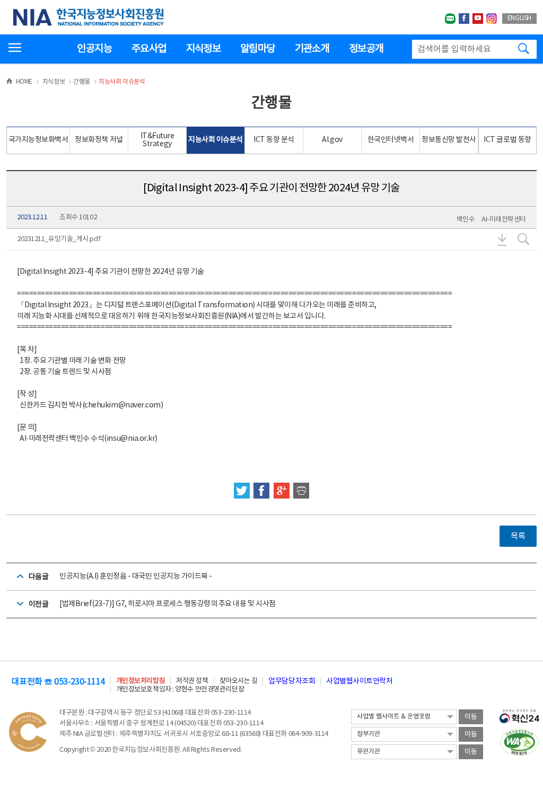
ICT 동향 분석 (273, 140)
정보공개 (366, 49)
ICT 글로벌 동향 (507, 140)
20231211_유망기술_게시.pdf (58, 239)
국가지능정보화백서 (38, 140)
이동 (471, 717)
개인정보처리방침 (140, 681)
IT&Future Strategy (157, 140)
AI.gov (332, 140)
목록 (518, 536)
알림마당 (257, 49)
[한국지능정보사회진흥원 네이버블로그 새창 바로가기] (450, 18)
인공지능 (94, 49)
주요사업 (149, 49)
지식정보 (203, 49)
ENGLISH (519, 18)
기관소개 (312, 49)
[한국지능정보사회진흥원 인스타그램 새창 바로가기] (491, 18)
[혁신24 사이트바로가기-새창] (519, 713)
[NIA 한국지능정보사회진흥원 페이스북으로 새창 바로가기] (464, 18)
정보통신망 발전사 (449, 140)
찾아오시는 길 (239, 681)
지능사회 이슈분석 (215, 140)
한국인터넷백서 (390, 140)
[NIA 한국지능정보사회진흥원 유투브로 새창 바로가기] (477, 18)
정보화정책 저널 (98, 140)
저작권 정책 (192, 681)
